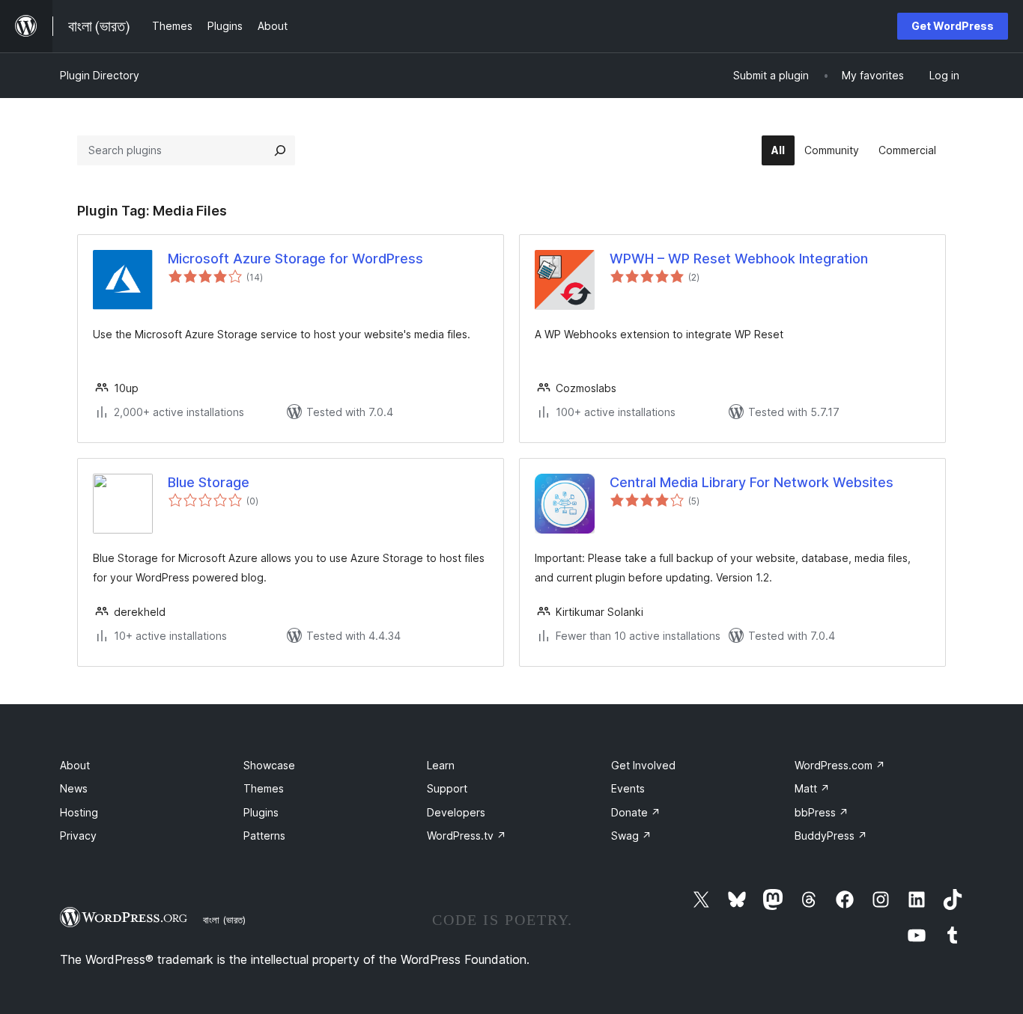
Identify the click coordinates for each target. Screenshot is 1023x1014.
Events (628, 788)
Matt (812, 788)
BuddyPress (831, 835)
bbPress (822, 812)
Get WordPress (952, 25)
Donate (636, 812)
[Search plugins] (280, 150)
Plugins (261, 812)
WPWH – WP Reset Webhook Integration (739, 258)
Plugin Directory (99, 75)
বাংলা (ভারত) (224, 920)
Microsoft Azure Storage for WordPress (295, 258)
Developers (456, 812)
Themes (263, 788)
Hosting (79, 812)
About (75, 765)
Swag (631, 835)
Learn (441, 765)
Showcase (269, 765)
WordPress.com (840, 765)
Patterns (264, 835)
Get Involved (643, 765)
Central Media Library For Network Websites (751, 482)
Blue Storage (208, 482)
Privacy (78, 835)
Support (447, 788)
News (74, 788)
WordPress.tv (466, 835)
